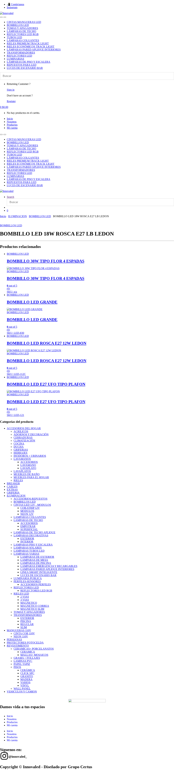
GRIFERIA (13, 492)
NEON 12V (27, 514)
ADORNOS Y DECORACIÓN (31, 434)
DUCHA (19, 446)
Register (11, 101)
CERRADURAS (23, 437)
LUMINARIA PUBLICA (28, 578)
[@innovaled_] (4, 756)
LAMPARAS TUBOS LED (29, 550)
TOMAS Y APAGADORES (22, 28)
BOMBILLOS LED (18, 25)
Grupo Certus (80, 767)
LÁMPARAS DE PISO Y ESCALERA (28, 61)
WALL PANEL (22, 688)
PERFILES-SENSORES (27, 581)
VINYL (24, 685)
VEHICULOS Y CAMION (22, 691)
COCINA (19, 443)
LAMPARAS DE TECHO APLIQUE (34, 532)
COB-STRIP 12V (30, 507)
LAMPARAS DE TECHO (28, 520)
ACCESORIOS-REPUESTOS (30, 498)
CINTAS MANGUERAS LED (24, 22)
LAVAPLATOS (22, 471)
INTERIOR (26, 541)
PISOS (17, 667)
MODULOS (27, 511)
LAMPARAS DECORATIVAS (31, 535)
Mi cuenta (12, 127)
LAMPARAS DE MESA (34, 560)
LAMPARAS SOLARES (28, 547)
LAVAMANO (28, 465)
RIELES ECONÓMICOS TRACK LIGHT (30, 46)
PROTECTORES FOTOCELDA (25, 642)
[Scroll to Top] (1, 773)
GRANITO (26, 676)
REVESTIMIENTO (18, 645)
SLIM (23, 627)
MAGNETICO (28, 602)
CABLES (12, 486)
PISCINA (25, 621)
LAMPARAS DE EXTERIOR (37, 556)
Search (10, 196)
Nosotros (11, 121)
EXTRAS (12, 489)
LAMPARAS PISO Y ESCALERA (33, 544)
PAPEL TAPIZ (22, 664)
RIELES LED (21, 593)
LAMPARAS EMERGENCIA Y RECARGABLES (48, 566)
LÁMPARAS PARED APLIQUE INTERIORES (34, 49)
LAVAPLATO (28, 468)
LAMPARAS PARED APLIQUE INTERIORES (47, 569)
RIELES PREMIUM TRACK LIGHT (28, 43)
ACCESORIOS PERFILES (35, 584)
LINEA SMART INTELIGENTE (38, 572)
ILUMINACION (17, 216)
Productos (12, 124)
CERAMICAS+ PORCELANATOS (34, 648)
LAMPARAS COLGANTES (30, 517)
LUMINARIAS (15, 58)
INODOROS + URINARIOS (30, 455)
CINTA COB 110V (24, 633)
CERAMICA (27, 651)
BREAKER (13, 483)
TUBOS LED (14, 37)
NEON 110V (21, 636)
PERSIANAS (14, 639)
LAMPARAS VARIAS (26, 553)
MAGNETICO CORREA (34, 605)
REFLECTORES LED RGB (23, 34)
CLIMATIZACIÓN (24, 440)
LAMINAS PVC (23, 661)
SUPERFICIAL (29, 529)
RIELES (18, 480)
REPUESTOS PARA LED (21, 64)
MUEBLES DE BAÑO (27, 474)
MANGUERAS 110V (19, 630)
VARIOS (25, 682)
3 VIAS (24, 599)
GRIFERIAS (21, 449)
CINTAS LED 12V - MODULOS (32, 504)
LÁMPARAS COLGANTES (23, 40)
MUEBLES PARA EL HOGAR (31, 477)
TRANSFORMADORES (21, 52)
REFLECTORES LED (19, 55)
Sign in (10, 89)
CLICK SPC (27, 673)
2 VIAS (24, 596)
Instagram (12, 7)
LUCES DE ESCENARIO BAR (25, 67)
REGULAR (27, 624)
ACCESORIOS (29, 462)
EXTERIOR (27, 538)
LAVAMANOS (22, 458)
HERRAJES (20, 452)
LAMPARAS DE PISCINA (35, 563)
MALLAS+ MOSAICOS (34, 654)
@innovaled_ (17, 756)
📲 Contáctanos (15, 4)
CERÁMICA (27, 670)
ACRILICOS (21, 431)
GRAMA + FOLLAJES (27, 657)
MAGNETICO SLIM (32, 608)
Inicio (10, 118)
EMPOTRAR (28, 526)
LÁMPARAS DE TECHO (21, 31)
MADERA (26, 679)
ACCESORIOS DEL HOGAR (24, 428)
